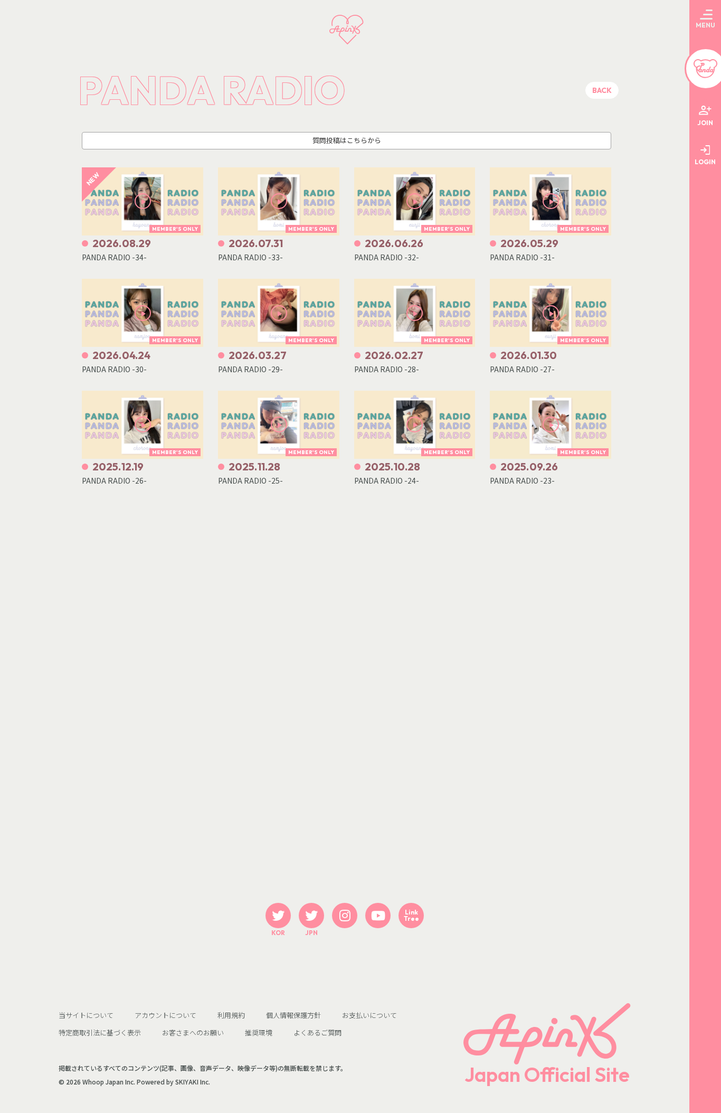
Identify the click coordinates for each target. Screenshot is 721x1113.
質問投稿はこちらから (346, 140)
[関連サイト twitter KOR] (278, 915)
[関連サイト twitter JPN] (311, 915)
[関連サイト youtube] (378, 915)
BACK (602, 90)
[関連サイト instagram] (344, 915)
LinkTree (411, 915)
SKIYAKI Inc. (192, 1082)
